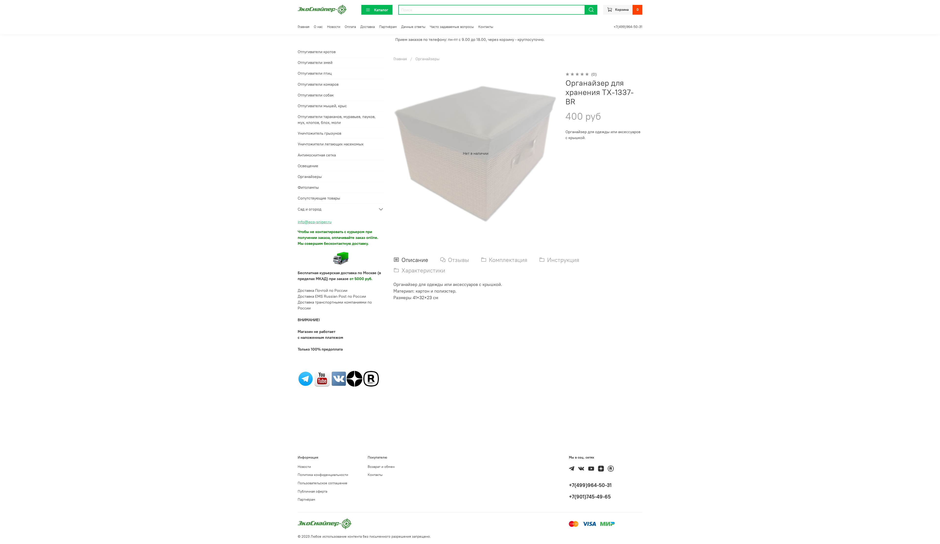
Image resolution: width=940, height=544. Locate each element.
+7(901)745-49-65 (590, 496)
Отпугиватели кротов (317, 51)
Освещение (308, 165)
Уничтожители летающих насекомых (331, 144)
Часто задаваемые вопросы (452, 26)
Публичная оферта (312, 491)
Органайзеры (427, 58)
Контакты (485, 26)
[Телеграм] (305, 378)
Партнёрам (388, 26)
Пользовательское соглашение (322, 483)
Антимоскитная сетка (317, 155)
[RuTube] (371, 378)
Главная (303, 26)
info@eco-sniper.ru (314, 221)
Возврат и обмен (381, 466)
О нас (318, 26)
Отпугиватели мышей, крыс (322, 105)
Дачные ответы (413, 26)
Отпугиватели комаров (318, 84)
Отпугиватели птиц (315, 73)
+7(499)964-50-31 (628, 26)
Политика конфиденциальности (323, 475)
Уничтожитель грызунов (319, 133)
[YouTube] (322, 378)
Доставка (367, 26)
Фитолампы (308, 187)
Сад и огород (309, 209)
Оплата (350, 26)
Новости (333, 26)
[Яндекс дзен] (354, 378)
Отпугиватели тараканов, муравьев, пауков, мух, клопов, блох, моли (337, 119)
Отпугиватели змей (315, 62)
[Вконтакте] (339, 378)
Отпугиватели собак (316, 95)
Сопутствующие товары (319, 198)
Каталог (381, 9)
